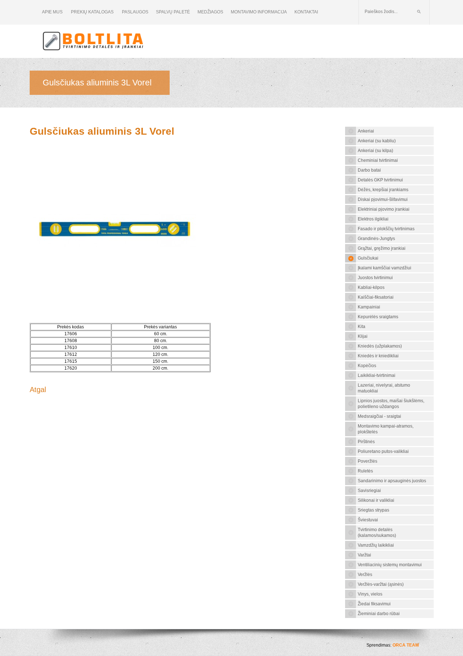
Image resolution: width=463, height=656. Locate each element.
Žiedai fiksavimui (374, 603)
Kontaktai (306, 11)
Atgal (38, 390)
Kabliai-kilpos (371, 287)
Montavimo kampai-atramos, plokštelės (385, 429)
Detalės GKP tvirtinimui (380, 179)
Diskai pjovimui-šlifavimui (383, 199)
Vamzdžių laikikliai (376, 545)
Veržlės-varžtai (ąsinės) (381, 584)
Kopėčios (367, 365)
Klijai (363, 336)
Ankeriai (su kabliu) (377, 140)
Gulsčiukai (368, 258)
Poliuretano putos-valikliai (383, 451)
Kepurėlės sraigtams (378, 316)
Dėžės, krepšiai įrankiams (383, 189)
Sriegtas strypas (373, 510)
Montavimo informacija (259, 11)
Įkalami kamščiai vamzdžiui (384, 267)
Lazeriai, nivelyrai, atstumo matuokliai (384, 388)
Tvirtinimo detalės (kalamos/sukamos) (377, 532)
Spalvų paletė (173, 11)
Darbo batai (369, 170)
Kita (361, 326)
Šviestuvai (368, 519)
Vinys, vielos (370, 594)
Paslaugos (135, 11)
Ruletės (365, 471)
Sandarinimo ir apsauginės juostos (392, 480)
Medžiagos (210, 11)
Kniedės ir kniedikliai (378, 355)
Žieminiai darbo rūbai (379, 613)
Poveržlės (367, 461)
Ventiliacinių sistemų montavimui (390, 564)
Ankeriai (366, 131)
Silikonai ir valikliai (376, 500)
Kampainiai (369, 307)
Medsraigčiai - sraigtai (379, 416)
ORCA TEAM (405, 645)
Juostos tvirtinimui (375, 277)
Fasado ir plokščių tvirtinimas (386, 228)
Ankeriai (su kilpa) (375, 150)
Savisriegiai (369, 490)
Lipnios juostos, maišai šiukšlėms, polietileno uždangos (391, 403)
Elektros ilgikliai (373, 219)
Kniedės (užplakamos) (380, 346)
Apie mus (52, 11)
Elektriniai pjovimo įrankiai (383, 209)
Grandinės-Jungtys (376, 238)
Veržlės (365, 574)
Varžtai (364, 555)
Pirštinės (366, 441)
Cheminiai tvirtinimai (378, 160)
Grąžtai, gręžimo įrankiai (381, 248)
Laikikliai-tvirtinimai (376, 375)
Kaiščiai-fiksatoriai (376, 297)
